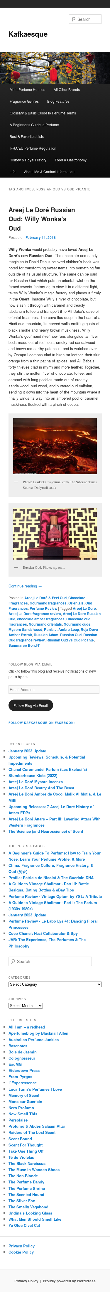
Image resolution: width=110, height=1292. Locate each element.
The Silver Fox (22, 1200)
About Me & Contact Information (49, 171)
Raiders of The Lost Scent (32, 1132)
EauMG (15, 1064)
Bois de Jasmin (23, 1052)
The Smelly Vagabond (28, 1207)
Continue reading (25, 586)
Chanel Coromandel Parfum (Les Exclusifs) (48, 769)
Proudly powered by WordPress (69, 1280)
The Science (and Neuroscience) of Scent (46, 831)
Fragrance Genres (24, 101)
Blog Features (58, 101)
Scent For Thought (26, 1145)
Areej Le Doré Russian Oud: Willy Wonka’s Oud (42, 218)
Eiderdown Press (24, 1070)
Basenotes (18, 1045)
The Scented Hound (26, 1194)
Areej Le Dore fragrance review (35, 613)
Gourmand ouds (77, 624)
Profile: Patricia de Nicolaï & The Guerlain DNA (51, 877)
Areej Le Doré (84, 608)
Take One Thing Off (26, 1151)
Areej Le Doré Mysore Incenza (36, 781)
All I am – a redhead (27, 1027)
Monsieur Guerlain (25, 1101)
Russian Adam (46, 634)
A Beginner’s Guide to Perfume (34, 124)
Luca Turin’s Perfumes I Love (35, 1089)
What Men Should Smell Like (35, 1219)
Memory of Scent (24, 1095)
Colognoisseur (22, 1058)
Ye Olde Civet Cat (24, 1225)
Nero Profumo (21, 1107)
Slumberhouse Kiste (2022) (33, 775)
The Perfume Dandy (26, 1182)
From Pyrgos (20, 1076)
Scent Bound (20, 1138)
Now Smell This (23, 1114)
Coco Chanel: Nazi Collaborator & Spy (43, 933)
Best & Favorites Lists (27, 136)
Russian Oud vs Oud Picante (70, 640)
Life (13, 171)
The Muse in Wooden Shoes (34, 1169)
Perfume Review (43, 608)
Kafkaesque (28, 34)
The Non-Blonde (23, 1175)
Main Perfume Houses (27, 89)
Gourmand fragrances (48, 603)
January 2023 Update (27, 751)
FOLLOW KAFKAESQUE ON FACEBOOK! (42, 723)
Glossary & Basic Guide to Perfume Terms (43, 112)
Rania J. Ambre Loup (61, 629)
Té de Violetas (21, 1157)
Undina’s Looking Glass (30, 1213)
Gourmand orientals (45, 624)
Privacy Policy (22, 1246)
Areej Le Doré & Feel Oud (45, 597)
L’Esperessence (23, 1082)
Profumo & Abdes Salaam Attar (37, 1126)
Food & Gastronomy (71, 159)
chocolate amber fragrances (41, 618)
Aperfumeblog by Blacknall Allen (38, 1033)
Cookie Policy (21, 1252)
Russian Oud (71, 634)
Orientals (76, 603)
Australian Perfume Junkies (34, 1039)
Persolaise (18, 1120)
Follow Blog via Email (30, 705)
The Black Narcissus (27, 1163)
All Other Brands (67, 89)
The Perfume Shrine (27, 1188)
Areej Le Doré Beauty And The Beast (41, 788)
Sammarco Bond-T (24, 645)
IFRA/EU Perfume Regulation (33, 148)
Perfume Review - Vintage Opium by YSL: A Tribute (55, 896)
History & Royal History (28, 159)
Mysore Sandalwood (25, 629)
